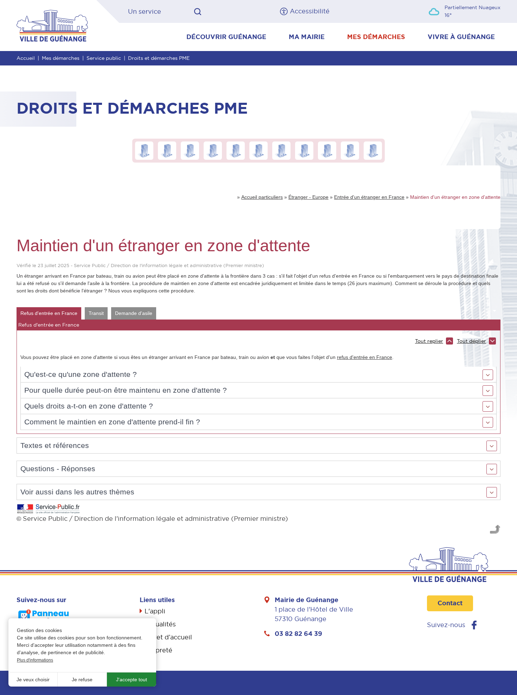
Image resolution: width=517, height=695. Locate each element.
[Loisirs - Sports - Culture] (350, 150)
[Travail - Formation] (213, 150)
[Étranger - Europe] (327, 150)
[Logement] (236, 150)
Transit (96, 313)
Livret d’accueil (168, 637)
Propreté (158, 650)
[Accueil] (52, 25)
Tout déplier (471, 341)
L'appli (155, 611)
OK (197, 11)
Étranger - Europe (308, 197)
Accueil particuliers (262, 197)
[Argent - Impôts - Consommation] (281, 150)
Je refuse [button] (82, 679)
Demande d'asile (133, 313)
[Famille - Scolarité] (167, 150)
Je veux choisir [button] (33, 679)
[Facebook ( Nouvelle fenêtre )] (474, 625)
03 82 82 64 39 (298, 634)
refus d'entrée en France (364, 357)
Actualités (160, 624)
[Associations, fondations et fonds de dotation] (373, 150)
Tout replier (429, 341)
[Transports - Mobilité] (258, 150)
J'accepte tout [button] (131, 679)
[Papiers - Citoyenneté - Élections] (144, 150)
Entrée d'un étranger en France (369, 197)
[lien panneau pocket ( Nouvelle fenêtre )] (44, 617)
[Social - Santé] (190, 150)
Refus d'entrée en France (48, 313)
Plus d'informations (35, 660)
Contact (450, 603)
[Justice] (304, 150)
